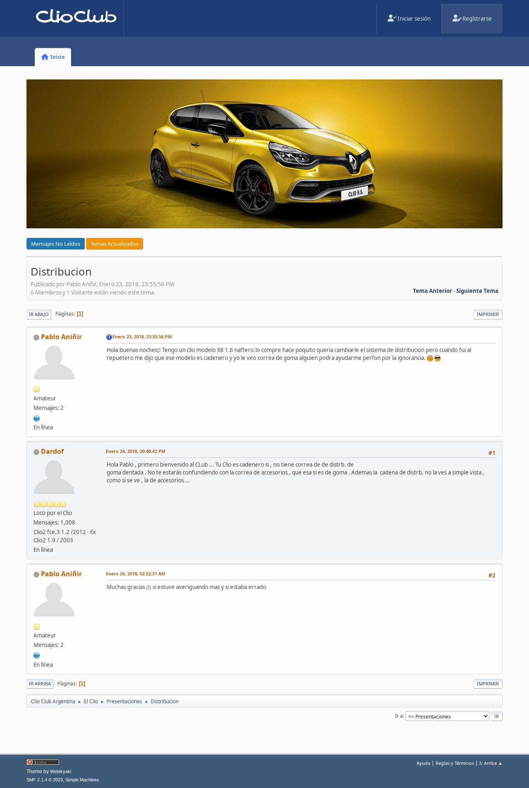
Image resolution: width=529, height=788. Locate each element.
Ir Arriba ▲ (491, 763)
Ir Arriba (40, 683)
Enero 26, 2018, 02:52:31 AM (135, 573)
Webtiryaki (60, 771)
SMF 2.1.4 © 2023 (44, 779)
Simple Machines (82, 779)
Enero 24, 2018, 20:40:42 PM (135, 451)
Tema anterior (432, 291)
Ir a (399, 715)
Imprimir (488, 314)
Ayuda (423, 763)
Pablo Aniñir (61, 336)
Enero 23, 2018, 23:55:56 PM (142, 336)
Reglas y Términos (455, 763)
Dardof (52, 451)
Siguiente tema (477, 291)
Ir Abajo (39, 314)
